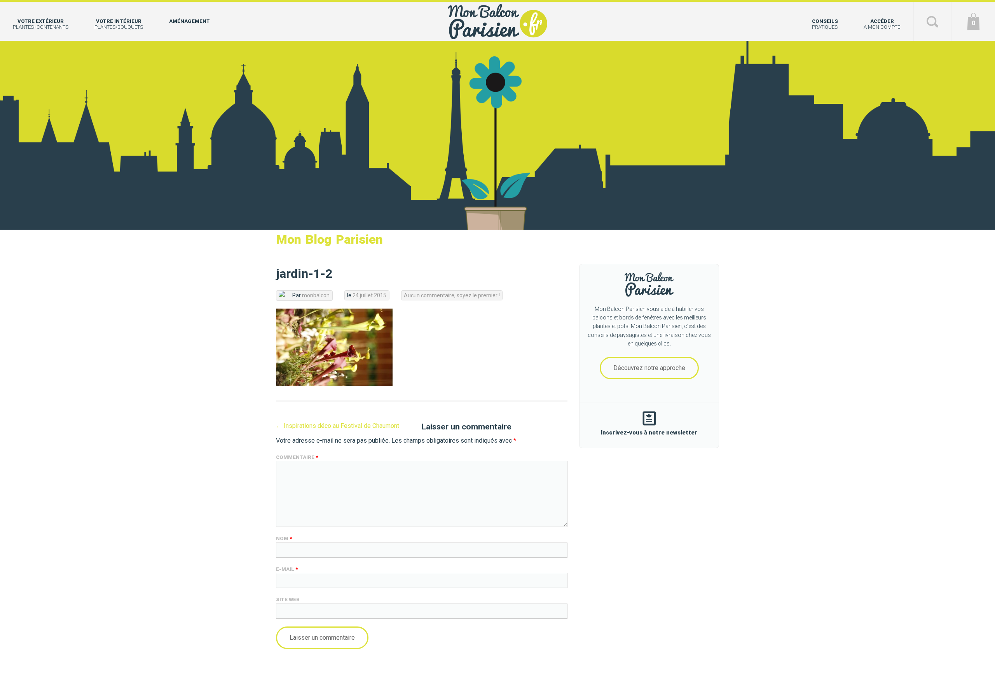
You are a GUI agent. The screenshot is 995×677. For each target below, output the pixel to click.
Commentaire (297, 457)
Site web (288, 599)
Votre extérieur (40, 24)
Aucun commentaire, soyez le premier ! (452, 295)
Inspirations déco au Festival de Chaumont (337, 425)
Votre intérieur (118, 24)
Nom (284, 538)
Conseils (825, 24)
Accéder (882, 24)
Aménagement (189, 21)
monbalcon (316, 295)
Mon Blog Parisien (329, 239)
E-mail (287, 569)
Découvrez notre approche (649, 368)
